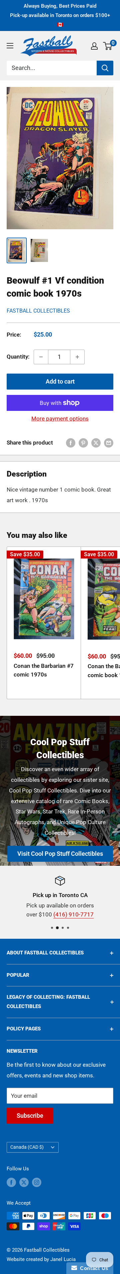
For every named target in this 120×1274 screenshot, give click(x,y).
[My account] (94, 46)
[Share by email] (108, 443)
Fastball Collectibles (38, 311)
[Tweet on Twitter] (96, 443)
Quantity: (18, 356)
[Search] (105, 68)
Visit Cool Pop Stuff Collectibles (60, 853)
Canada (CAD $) (27, 1147)
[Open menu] (10, 45)
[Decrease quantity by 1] (41, 357)
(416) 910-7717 (73, 914)
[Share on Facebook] (70, 443)
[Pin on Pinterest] (83, 443)
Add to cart (60, 381)
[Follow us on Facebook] (11, 1182)
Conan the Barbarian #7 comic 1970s (44, 670)
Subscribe (30, 1115)
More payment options (60, 418)
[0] (108, 46)
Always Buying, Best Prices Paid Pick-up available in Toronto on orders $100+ (60, 15)
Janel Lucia (63, 1259)
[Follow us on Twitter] (24, 1182)
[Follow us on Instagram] (36, 1182)
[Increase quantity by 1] (77, 357)
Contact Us (92, 1268)
